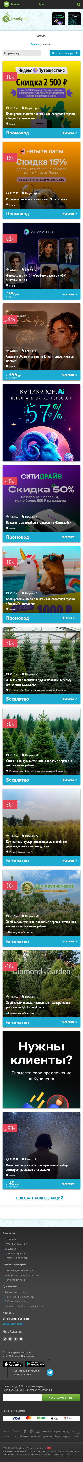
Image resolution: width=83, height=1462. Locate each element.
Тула (41, 4)
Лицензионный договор (19, 1297)
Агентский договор (16, 1292)
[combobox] (22, 53)
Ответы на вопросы (16, 1258)
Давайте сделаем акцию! (19, 1270)
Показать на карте (63, 53)
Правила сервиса (15, 1253)
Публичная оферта (16, 1301)
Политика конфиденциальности (24, 1306)
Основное (11, 1239)
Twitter (16, 1339)
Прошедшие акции (16, 1279)
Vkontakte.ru (10, 1339)
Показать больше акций (39, 1198)
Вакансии (10, 1248)
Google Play (35, 1364)
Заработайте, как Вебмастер (22, 1275)
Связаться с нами (13, 1323)
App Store (13, 1364)
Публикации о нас (16, 1243)
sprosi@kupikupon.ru (16, 1319)
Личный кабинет (78, 4)
